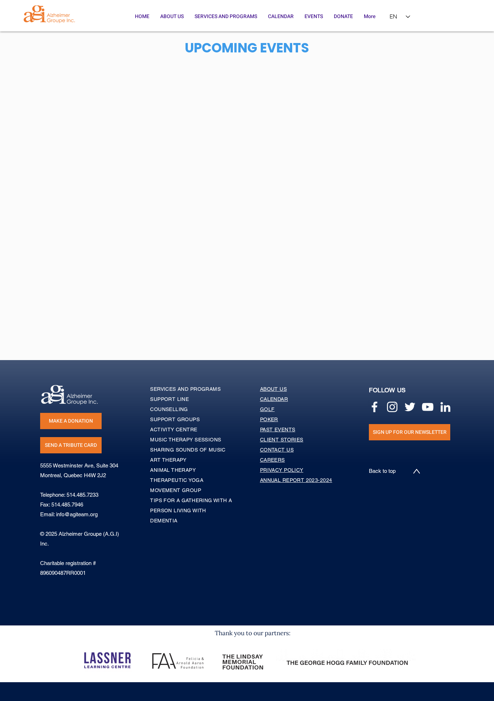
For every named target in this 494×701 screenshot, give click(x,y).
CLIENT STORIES (281, 440)
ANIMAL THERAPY (173, 470)
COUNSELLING (169, 409)
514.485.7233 (82, 495)
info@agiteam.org (77, 514)
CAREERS (272, 460)
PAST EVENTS (277, 429)
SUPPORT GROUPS (175, 419)
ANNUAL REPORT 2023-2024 (296, 480)
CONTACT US (277, 450)
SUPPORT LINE (169, 399)
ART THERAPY (168, 460)
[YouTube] (428, 407)
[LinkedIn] (445, 407)
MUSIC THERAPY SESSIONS (185, 440)
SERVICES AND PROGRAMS (185, 389)
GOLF (267, 409)
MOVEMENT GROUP (175, 490)
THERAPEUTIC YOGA (176, 480)
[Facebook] (374, 407)
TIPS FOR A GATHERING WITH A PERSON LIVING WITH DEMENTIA (191, 510)
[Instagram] (392, 407)
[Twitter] (410, 407)
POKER (269, 419)
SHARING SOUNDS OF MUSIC (188, 450)
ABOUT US (273, 389)
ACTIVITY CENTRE (173, 429)
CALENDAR (274, 399)
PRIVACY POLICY (281, 470)
